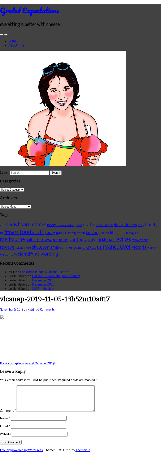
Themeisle (82, 450)
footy (50, 232)
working (49, 253)
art (3, 224)
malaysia (132, 233)
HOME (13, 41)
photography (82, 239)
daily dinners (125, 224)
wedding (6, 254)
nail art (32, 239)
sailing (19, 247)
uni (100, 246)
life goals (117, 232)
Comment (8, 410)
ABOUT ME (16, 45)
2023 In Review (43, 288)
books (52, 224)
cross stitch (104, 225)
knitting (93, 232)
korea (105, 233)
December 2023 (43, 280)
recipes (123, 239)
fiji (2, 232)
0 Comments (46, 309)
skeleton (40, 247)
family (151, 224)
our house (60, 240)
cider (79, 225)
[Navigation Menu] (6, 34)
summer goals (70, 247)
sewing (27, 247)
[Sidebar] (1, 34)
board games (32, 224)
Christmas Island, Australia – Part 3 (45, 272)
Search (4, 172)
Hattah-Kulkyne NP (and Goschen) (56, 276)
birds (12, 224)
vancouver (118, 246)
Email (5, 426)
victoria (139, 247)
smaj (54, 247)
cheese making (66, 225)
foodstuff (31, 232)
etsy (141, 225)
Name (5, 418)
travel (89, 246)
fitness (11, 232)
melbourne (12, 239)
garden (61, 232)
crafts (89, 224)
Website (5, 434)
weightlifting (27, 254)
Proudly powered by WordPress (21, 450)
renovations (140, 240)
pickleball (105, 239)
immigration (76, 233)
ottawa (45, 239)
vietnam (152, 247)
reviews (7, 247)
